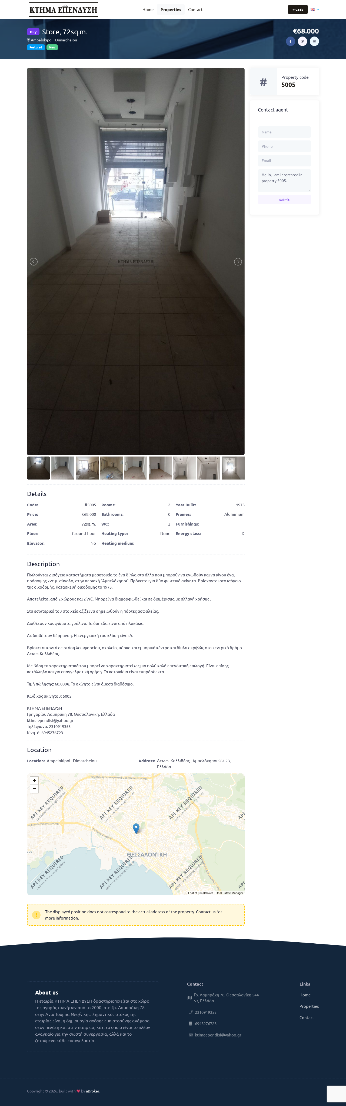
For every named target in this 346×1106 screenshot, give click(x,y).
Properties (171, 9)
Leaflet (192, 893)
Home (148, 9)
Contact (195, 9)
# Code (297, 9)
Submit (284, 199)
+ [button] (34, 780)
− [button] (34, 788)
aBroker (92, 1090)
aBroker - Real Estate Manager (222, 893)
